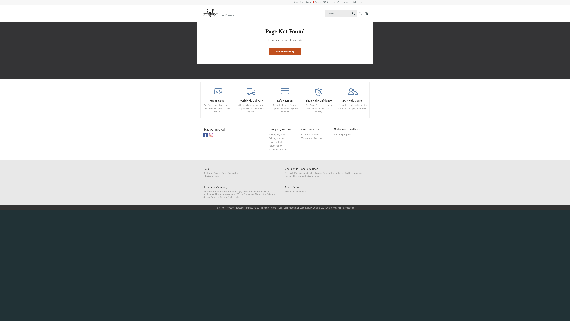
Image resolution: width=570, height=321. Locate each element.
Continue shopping (285, 51)
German (326, 173)
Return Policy (275, 145)
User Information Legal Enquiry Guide (301, 208)
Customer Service (212, 173)
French (318, 173)
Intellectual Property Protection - (231, 208)
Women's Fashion (212, 191)
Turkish (348, 173)
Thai (295, 176)
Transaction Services (311, 138)
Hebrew (309, 176)
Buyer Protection (277, 142)
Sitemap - (265, 208)
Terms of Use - (276, 208)
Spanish (310, 173)
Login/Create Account (341, 2)
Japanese (358, 173)
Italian (334, 173)
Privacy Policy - (253, 208)
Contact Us (298, 2)
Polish (317, 176)
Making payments (277, 134)
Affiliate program (342, 134)
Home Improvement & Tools (229, 194)
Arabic (301, 176)
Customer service (310, 134)
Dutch (341, 173)
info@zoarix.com (211, 176)
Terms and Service (278, 149)
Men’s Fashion (229, 191)
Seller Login (357, 2)
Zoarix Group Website (295, 191)
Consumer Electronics (255, 194)
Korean (288, 176)
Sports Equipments (229, 197)
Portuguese (299, 173)
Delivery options (277, 138)
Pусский (289, 173)
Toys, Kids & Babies (246, 191)
